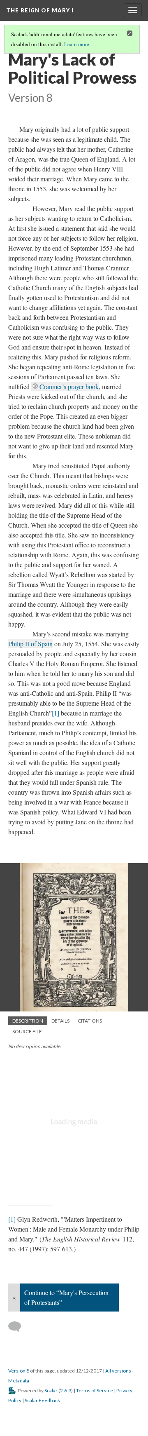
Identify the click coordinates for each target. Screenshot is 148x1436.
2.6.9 (65, 1390)
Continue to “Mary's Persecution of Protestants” (66, 1297)
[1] (55, 713)
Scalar (51, 1390)
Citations (90, 1021)
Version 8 (18, 1371)
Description (27, 1021)
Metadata (18, 1380)
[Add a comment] (18, 1326)
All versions (118, 1371)
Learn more (76, 44)
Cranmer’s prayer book (69, 386)
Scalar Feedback (42, 1400)
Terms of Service (94, 1390)
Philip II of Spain (30, 643)
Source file (27, 1031)
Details (60, 1021)
